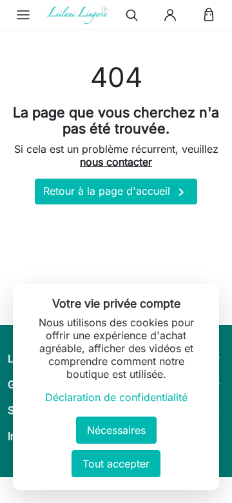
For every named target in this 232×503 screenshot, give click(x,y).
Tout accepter (116, 463)
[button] (23, 15)
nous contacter (116, 161)
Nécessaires (116, 430)
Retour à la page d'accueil (116, 192)
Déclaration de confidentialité (116, 397)
